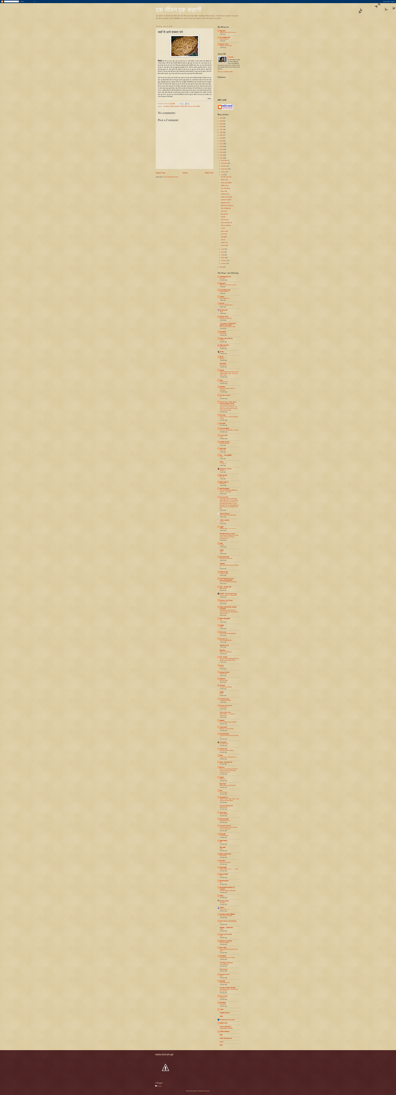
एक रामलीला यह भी (224, 744)
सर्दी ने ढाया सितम (224, 680)
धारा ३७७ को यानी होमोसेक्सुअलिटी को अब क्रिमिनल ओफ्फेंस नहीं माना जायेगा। (229, 659)
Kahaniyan (223, 632)
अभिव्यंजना (222, 679)
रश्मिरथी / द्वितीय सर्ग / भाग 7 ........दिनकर (229, 869)
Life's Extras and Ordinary (228, 921)
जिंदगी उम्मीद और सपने (225, 982)
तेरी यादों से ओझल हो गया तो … (227, 305)
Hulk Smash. (224, 969)
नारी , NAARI (223, 657)
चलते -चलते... (223, 947)
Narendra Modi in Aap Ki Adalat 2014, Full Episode (228, 828)
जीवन (221, 1045)
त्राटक (221, 457)
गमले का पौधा (223, 450)
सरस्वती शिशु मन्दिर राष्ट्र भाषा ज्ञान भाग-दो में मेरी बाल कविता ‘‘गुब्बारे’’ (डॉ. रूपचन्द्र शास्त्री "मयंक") (229, 373)
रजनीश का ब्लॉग (224, 572)
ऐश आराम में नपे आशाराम (225, 862)
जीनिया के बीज (224, 180)
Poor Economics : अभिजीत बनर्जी (228, 595)
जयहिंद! (221, 929)
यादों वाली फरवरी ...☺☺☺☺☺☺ (228, 528)
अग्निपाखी (222, 981)
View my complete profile (225, 71)
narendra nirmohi (225, 825)
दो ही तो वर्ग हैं (223, 1004)
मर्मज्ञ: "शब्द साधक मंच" (226, 762)
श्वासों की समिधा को (224, 39)
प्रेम (221, 842)
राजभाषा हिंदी (223, 867)
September (224, 169)
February (224, 260)
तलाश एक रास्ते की (224, 573)
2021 (221, 132)
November (224, 163)
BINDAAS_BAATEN (226, 941)
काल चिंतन (222, 861)
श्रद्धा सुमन (222, 31)
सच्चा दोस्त (222, 340)
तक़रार (221, 849)
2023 (221, 126)
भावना (221, 875)
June (223, 249)
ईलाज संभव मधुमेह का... (225, 942)
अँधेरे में (221, 627)
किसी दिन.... (222, 358)
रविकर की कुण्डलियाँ (225, 618)
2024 (221, 124)
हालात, (221, 976)
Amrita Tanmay (224, 513)
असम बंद (223, 240)
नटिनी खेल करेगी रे (224, 382)
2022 (221, 129)
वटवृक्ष (221, 1016)
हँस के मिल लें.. (223, 483)
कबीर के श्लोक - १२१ (224, 909)
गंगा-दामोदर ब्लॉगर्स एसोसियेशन (227, 914)
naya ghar (222, 997)
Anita (231, 57)
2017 (221, 143)
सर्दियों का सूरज (225, 185)
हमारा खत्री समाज (224, 557)
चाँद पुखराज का (224, 797)
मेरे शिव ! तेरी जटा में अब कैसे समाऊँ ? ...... (229, 515)
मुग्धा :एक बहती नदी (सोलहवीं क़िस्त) (228, 633)
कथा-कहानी (223, 332)
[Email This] (180, 104)
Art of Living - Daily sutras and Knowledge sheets (228, 402)
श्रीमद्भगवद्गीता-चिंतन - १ (225, 820)
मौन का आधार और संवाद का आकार (227, 326)
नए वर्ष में (223, 228)
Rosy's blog (223, 996)
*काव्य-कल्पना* (223, 727)
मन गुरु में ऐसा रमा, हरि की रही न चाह (228, 757)
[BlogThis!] (182, 104)
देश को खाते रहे (223, 855)
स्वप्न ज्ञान (222, 667)
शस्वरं (221, 755)
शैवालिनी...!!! (223, 470)
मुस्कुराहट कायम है (225, 202)
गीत (220, 397)
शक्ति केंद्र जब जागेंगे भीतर (226, 46)
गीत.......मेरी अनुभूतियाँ (226, 455)
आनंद (221, 380)
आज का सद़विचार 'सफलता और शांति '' (228, 722)
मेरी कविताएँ (223, 1003)
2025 (221, 121)
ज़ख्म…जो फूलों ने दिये (225, 587)
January (223, 263)
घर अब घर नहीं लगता (224, 443)
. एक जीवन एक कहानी (168, 106)
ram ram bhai (224, 497)
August (223, 172)
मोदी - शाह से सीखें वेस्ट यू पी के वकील (228, 582)
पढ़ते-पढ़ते (222, 685)
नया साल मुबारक (223, 707)
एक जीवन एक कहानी (178, 9)
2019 (221, 138)
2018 (221, 141)
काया (221, 620)
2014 (221, 152)
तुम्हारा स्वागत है (223, 588)
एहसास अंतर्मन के (224, 482)
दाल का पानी (224, 234)
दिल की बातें (223, 784)
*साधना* (222, 907)
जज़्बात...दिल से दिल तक (226, 338)
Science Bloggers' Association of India (226, 1027)
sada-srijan (223, 812)
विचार (221, 1035)
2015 (221, 149)
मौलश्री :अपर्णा (223, 1023)
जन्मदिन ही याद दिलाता (226, 197)
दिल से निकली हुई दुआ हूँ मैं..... (226, 640)
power (222, 665)
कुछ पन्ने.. (222, 767)
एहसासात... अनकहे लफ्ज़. (226, 927)
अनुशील (222, 625)
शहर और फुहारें (223, 333)
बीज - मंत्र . (222, 477)
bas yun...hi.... (224, 638)
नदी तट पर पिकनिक (226, 225)
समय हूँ (221, 311)
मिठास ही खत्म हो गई (224, 298)
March (223, 257)
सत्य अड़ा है (222, 278)
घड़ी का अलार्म (224, 231)
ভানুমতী (221, 552)
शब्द (221, 882)
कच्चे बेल (223, 217)
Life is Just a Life (225, 712)
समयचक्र (222, 563)
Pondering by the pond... (228, 1019)
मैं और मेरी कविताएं (224, 428)
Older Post (209, 173)
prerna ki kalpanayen (226, 805)
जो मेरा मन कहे (223, 310)
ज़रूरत (221, 462)
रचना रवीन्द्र (223, 742)
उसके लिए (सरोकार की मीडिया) (227, 750)
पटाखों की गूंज (224, 242)
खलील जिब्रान (223, 841)
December (224, 160)
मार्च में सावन (224, 211)
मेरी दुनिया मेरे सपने (224, 1013)
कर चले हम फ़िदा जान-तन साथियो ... (228, 957)
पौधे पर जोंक (224, 191)
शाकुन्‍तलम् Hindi (224, 645)
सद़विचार (222, 720)
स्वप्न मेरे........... (224, 303)
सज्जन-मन (222, 522)
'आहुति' (221, 527)
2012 (221, 158)
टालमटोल (222, 545)
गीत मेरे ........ (223, 357)
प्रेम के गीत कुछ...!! (224, 792)
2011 (221, 267)
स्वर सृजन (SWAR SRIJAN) (227, 988)
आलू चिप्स (176, 106)
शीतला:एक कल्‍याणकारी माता (226, 558)
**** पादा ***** (223, 463)
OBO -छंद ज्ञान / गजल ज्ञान (226, 916)
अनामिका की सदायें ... (225, 442)
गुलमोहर (222, 692)
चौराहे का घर (222, 779)
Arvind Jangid (224, 901)
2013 (221, 155)
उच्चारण (222, 370)
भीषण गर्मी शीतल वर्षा (226, 208)
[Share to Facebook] (186, 104)
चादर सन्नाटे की (223, 602)
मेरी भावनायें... (223, 363)
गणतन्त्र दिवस (183, 106)
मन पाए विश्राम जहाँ (225, 37)
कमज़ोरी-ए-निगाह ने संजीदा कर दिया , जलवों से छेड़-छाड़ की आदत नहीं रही (229, 799)
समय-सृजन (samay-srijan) (227, 533)
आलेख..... (222, 896)
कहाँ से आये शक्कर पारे (226, 222)
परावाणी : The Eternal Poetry (228, 593)
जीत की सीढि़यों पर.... (224, 814)
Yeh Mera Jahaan (225, 395)
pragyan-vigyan (225, 672)
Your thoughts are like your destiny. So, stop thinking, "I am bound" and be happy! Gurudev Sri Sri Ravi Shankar (228, 407)
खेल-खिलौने (224, 237)
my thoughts (224, 435)
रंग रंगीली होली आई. (224, 835)
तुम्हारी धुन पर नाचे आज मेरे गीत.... (227, 729)
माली (194, 106)
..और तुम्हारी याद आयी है (225, 700)
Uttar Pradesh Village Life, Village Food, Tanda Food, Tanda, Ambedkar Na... (229, 537)
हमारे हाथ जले (223, 347)
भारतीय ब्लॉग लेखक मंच (226, 1038)
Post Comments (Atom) (171, 177)
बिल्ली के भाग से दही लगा (227, 205)
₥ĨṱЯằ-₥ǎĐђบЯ (224, 1031)
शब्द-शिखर (222, 387)
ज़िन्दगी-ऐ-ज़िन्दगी (224, 881)
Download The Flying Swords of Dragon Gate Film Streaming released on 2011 (229, 770)
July (222, 174)
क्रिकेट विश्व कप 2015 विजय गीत (227, 785)
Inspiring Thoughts (226, 934)
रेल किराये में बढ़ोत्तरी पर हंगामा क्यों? (228, 890)
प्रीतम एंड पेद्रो (223, 365)
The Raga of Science (226, 962)
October (223, 166)
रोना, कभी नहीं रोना (225, 188)
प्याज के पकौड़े (224, 245)
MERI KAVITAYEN (225, 854)
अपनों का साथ (223, 749)
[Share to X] (184, 104)
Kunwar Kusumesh (226, 705)
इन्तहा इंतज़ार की (223, 807)
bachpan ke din (225, 974)
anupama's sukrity (225, 468)
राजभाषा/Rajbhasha (225, 276)
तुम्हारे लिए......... (224, 650)
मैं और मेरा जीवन (223, 673)
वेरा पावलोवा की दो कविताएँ (226, 687)
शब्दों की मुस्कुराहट (224, 488)
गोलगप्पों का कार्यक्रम (226, 200)
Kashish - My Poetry (226, 600)
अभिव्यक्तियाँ (223, 956)
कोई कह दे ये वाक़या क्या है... (226, 652)
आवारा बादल (223, 448)
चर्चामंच (222, 550)
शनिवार (198, 106)
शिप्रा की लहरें (223, 475)
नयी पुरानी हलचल (224, 734)
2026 (221, 118)
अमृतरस (222, 777)
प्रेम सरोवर (222, 423)
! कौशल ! (222, 297)
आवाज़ (221, 693)
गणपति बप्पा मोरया (225, 194)
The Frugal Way (224, 964)
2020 (221, 135)
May (222, 252)
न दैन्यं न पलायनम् (224, 520)
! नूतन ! (222, 1009)
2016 (221, 146)
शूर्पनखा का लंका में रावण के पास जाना (228, 32)
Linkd (221, 437)
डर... (221, 922)
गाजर (189, 106)
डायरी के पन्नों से (224, 44)
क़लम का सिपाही (224, 874)
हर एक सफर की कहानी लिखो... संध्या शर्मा (229, 430)
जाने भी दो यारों (224, 220)
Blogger (207, 1091)
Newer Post (160, 173)
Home (185, 173)
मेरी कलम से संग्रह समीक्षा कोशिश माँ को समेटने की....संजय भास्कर (228, 491)
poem (221, 1042)
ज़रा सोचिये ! (222, 902)
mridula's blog (224, 699)
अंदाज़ (221, 543)
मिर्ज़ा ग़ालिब (223, 847)
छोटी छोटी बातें (224, 214)
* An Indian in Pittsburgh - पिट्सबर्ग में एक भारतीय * (228, 324)
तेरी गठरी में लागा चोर (226, 177)
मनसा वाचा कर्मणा (224, 819)
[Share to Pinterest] (188, 104)
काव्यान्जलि (222, 834)
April (222, 255)
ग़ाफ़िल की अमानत (224, 345)
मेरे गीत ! (222, 352)
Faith (221, 936)
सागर (221, 790)
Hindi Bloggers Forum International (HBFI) (227, 579)
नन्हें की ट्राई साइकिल (226, 183)
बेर (192, 106)
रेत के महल (222, 415)
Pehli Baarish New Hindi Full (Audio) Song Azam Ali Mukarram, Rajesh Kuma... (229, 612)
